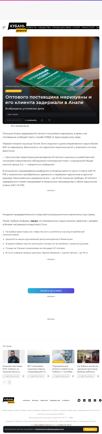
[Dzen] (90, 400)
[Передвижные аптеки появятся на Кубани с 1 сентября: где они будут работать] (63, 356)
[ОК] (95, 400)
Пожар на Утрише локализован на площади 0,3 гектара (35, 248)
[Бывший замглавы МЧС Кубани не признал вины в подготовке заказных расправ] (14, 356)
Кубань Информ (12, 86)
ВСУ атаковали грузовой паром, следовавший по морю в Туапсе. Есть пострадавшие (38, 369)
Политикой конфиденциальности (49, 429)
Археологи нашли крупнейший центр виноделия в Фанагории (39, 239)
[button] (90, 429)
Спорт (76, 27)
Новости (31, 27)
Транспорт (88, 27)
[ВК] (84, 400)
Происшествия (61, 27)
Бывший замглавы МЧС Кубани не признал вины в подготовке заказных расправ (12, 369)
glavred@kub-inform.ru (43, 425)
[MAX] (79, 400)
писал (34, 221)
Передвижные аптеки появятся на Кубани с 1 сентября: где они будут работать (63, 369)
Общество (44, 27)
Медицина (58, 362)
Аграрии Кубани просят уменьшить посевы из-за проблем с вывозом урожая (47, 243)
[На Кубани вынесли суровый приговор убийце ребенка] (88, 356)
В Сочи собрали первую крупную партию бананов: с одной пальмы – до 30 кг (47, 252)
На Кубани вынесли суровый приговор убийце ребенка (87, 369)
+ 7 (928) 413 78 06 (63, 425)
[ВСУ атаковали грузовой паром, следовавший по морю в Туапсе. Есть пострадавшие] (38, 356)
